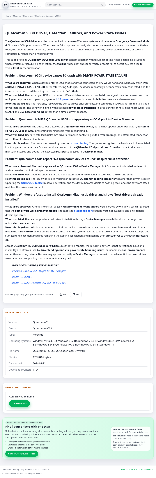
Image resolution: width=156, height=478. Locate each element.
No (77, 294)
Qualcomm (28, 16)
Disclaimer (7, 469)
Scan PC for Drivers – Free (21, 453)
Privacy (16, 469)
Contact (126, 4)
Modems (17, 16)
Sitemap (45, 469)
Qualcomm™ (40, 322)
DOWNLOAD (20, 403)
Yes (64, 294)
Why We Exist (115, 4)
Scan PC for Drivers (143, 5)
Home (8, 16)
